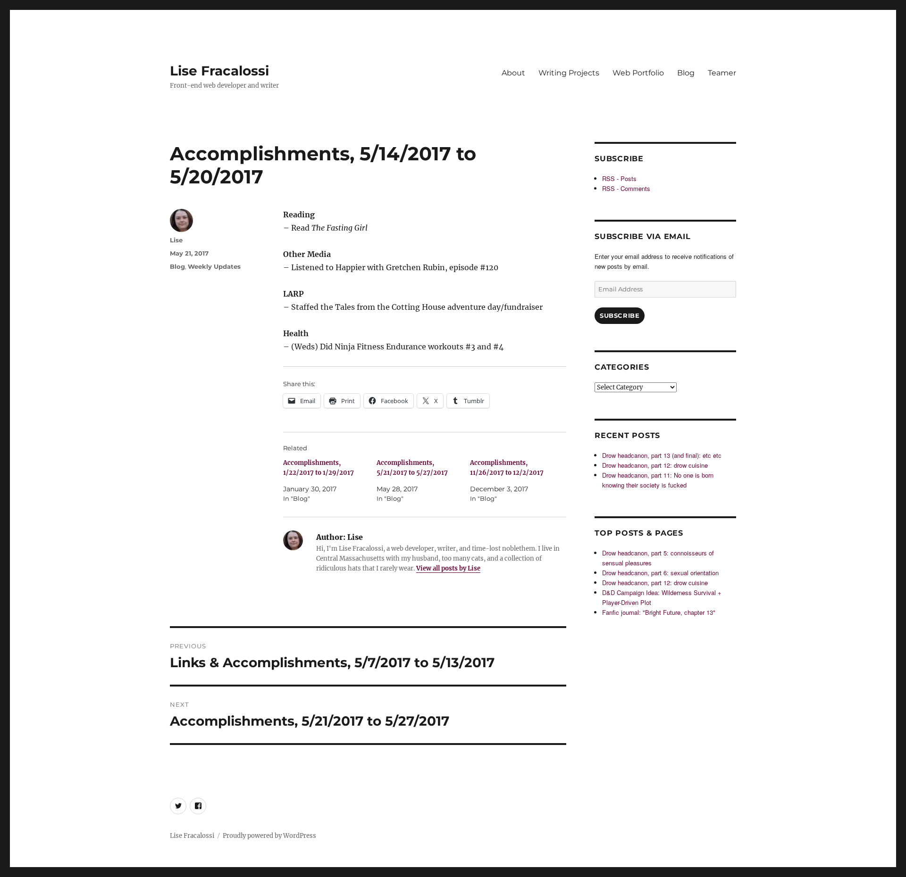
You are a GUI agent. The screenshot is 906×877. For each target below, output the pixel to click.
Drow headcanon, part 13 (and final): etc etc (661, 455)
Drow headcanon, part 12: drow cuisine (655, 465)
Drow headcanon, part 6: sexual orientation (660, 572)
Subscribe (619, 315)
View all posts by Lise (448, 568)
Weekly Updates (214, 266)
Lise (176, 240)
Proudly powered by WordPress (269, 836)
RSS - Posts (619, 178)
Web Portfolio (638, 72)
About (513, 72)
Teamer (722, 72)
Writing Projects (568, 72)
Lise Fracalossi (219, 71)
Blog (686, 72)
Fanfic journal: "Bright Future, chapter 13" (658, 612)
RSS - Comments (626, 188)
